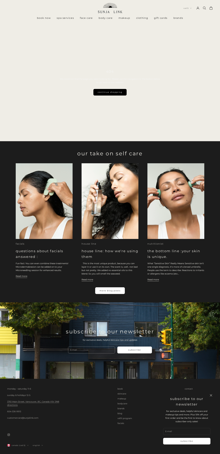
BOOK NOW (44, 18)
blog (119, 413)
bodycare (122, 403)
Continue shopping (110, 92)
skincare (121, 393)
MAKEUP (124, 18)
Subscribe (186, 441)
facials (20, 243)
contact (189, 388)
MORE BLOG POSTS (110, 290)
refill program (124, 418)
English (36, 445)
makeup (121, 398)
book (120, 388)
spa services (65, 18)
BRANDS (178, 18)
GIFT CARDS (160, 18)
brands (121, 408)
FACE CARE (86, 18)
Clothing (142, 18)
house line (89, 243)
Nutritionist (155, 243)
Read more (21, 276)
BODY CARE (106, 18)
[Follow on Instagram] (8, 434)
